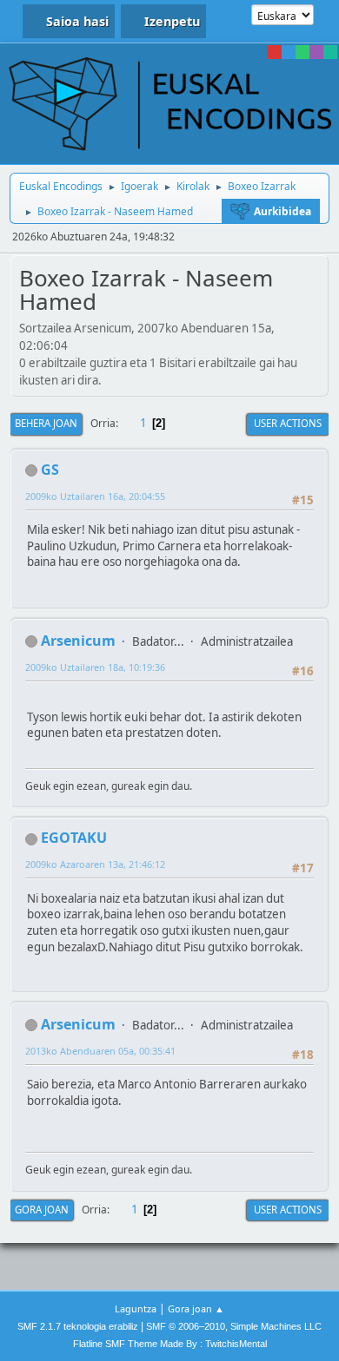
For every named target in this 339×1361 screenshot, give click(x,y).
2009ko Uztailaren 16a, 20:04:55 (95, 496)
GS (50, 469)
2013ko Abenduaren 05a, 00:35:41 (100, 1050)
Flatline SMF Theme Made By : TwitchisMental (170, 1343)
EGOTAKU (74, 837)
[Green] (302, 52)
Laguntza (135, 1308)
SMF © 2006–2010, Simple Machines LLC (234, 1326)
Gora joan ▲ (196, 1308)
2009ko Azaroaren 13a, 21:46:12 (95, 864)
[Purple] (316, 52)
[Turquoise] (330, 52)
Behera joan (46, 423)
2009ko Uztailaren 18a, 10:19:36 (95, 667)
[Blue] (289, 52)
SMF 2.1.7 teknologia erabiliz (77, 1326)
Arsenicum (78, 640)
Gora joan (42, 1209)
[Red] (275, 52)
